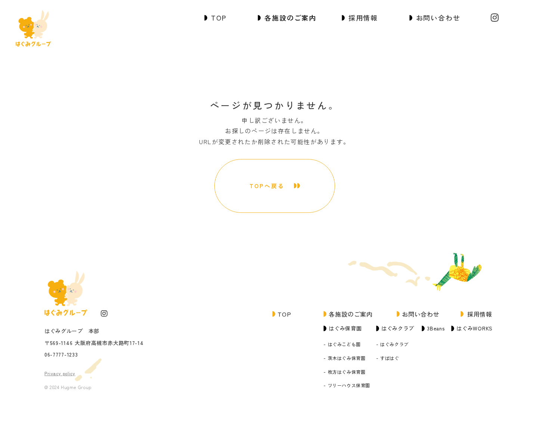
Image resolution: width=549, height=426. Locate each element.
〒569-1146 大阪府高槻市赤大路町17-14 (94, 342)
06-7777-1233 (61, 354)
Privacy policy (59, 373)
